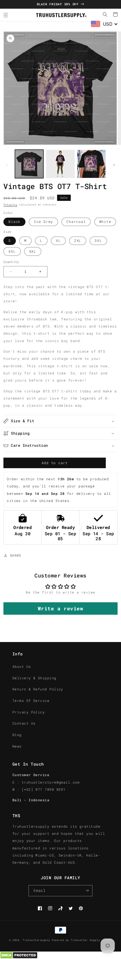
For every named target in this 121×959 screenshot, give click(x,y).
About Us (21, 666)
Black (14, 221)
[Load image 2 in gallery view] (60, 164)
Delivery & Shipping (34, 678)
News (17, 746)
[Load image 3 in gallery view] (91, 164)
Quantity (11, 262)
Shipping (10, 204)
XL (58, 240)
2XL (77, 240)
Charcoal (76, 221)
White (105, 221)
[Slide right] (114, 165)
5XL (32, 251)
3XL (98, 240)
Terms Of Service (30, 701)
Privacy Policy (28, 712)
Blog (17, 735)
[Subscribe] (87, 890)
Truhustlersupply (36, 940)
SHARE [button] (15, 555)
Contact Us (24, 723)
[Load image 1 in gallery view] (29, 164)
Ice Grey (43, 221)
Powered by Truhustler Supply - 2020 (82, 940)
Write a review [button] (60, 608)
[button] (6, 15)
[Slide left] (7, 165)
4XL (12, 251)
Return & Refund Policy (37, 689)
